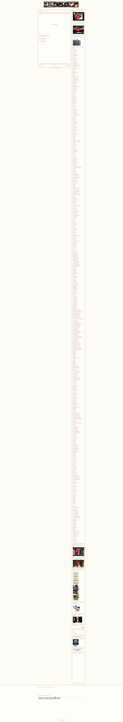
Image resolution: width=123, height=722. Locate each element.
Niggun (74, 270)
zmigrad (74, 537)
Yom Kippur (74, 527)
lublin (73, 225)
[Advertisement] (77, 667)
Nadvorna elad (75, 259)
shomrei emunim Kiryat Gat (77, 417)
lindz (73, 221)
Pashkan (74, 280)
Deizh (73, 119)
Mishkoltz (74, 242)
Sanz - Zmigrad (75, 370)
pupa (73, 294)
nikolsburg (45, 36)
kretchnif (74, 187)
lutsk (73, 226)
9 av (73, 52)
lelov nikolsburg (75, 211)
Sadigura (74, 364)
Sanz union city (75, 380)
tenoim (74, 469)
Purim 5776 (74, 303)
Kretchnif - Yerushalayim (76, 188)
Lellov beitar (74, 202)
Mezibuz (74, 236)
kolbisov (74, 171)
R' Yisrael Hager (75, 333)
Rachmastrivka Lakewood (76, 343)
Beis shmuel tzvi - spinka (76, 65)
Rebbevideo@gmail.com (78, 636)
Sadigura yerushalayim (76, 367)
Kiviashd (74, 168)
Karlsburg (74, 163)
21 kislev (74, 51)
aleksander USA (75, 55)
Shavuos (74, 400)
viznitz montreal (75, 514)
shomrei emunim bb (75, 415)
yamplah (74, 523)
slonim (74, 438)
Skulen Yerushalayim (76, 432)
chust (73, 116)
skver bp (74, 435)
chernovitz (74, 113)
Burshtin (74, 109)
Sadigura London (75, 366)
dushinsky (74, 127)
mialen (74, 239)
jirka (73, 153)
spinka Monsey (75, 449)
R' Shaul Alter (75, 329)
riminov (74, 359)
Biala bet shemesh (75, 76)
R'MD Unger (74, 339)
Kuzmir (74, 198)
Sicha (73, 421)
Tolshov (74, 483)
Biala (73, 75)
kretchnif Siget (75, 192)
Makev (74, 232)
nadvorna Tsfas (75, 263)
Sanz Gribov (74, 376)
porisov (74, 290)
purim (73, 296)
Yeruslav (74, 526)
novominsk (74, 276)
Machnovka (74, 229)
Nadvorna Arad (75, 253)
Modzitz (74, 243)
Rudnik (74, 363)
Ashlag (74, 61)
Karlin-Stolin (74, 161)
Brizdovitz (74, 106)
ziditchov (74, 530)
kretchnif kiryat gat (75, 191)
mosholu (74, 245)
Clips (73, 632)
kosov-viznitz (75, 178)
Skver (74, 434)
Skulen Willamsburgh (76, 431)
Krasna (74, 185)
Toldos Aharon (75, 475)
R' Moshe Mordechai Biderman (77, 323)
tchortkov (74, 466)
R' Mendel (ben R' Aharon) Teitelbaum (78, 318)
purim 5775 (74, 301)
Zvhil (73, 540)
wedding (74, 520)
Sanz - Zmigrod (75, 373)
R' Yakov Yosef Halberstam (76, 332)
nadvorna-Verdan (75, 266)
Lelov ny (74, 212)
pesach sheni (75, 283)
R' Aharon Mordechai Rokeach (77, 311)
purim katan (74, 304)
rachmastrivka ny (75, 346)
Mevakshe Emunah (75, 235)
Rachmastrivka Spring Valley (77, 347)
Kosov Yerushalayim (76, 177)
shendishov (74, 404)
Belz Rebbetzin (75, 72)
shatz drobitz (74, 398)
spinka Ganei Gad (75, 448)
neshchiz (74, 269)
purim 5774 (74, 300)
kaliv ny (74, 157)
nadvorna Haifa (75, 260)
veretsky (74, 500)
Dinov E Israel (75, 123)
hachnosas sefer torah (76, 140)
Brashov (74, 102)
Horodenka (74, 150)
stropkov (74, 458)
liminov (74, 219)
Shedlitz (74, 401)
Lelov (73, 204)
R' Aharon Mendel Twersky (76, 310)
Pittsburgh (74, 287)
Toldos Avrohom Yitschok (76, 476)
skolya (74, 424)
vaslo (73, 496)
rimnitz (74, 360)
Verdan (74, 499)
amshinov (74, 58)
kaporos (74, 160)
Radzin (74, 356)
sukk (73, 459)
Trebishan (74, 486)
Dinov (73, 120)
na (73, 249)
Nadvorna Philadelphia (76, 262)
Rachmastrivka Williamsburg (77, 349)
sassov (74, 383)
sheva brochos (75, 407)
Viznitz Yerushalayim (76, 517)
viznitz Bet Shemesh (76, 507)
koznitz (74, 184)
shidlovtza (74, 408)
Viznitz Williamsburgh (76, 516)
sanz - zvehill (75, 374)
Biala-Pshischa (75, 78)
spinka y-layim (75, 451)
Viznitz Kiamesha (75, 510)
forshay (74, 134)
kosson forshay (75, 181)
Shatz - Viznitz (75, 397)
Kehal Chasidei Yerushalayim (77, 167)
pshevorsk (74, 293)
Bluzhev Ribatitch (75, 86)
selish (74, 391)
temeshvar (74, 468)
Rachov (74, 350)
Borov (74, 95)
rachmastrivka (75, 340)
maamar (74, 228)
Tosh (73, 485)
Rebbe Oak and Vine (76, 357)
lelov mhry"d (74, 209)
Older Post (68, 65)
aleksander (74, 54)
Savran (74, 387)
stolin (73, 455)
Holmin (74, 147)
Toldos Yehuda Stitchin (76, 479)
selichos (74, 390)
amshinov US (75, 59)
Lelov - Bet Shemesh (76, 205)
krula (73, 195)
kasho (74, 164)
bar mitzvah (74, 62)
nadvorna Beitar (75, 256)
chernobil (74, 112)
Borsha (74, 96)
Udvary (74, 492)
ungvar (74, 493)
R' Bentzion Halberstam (76, 314)
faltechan (74, 133)
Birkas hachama (75, 79)
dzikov (74, 129)
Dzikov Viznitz (75, 130)
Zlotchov (74, 534)
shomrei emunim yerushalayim (77, 418)
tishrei (74, 472)
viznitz (74, 506)
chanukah (42, 36)
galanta (74, 136)
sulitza (74, 462)
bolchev (74, 92)
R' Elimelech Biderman (76, 317)
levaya (74, 218)
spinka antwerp (75, 445)
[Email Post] (48, 35)
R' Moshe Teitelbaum (76, 325)
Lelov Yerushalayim (75, 215)
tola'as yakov (75, 473)
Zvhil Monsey (75, 541)
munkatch (74, 246)
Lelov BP (74, 208)
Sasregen (74, 381)
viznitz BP (74, 509)
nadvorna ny (74, 252)
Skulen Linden (75, 428)
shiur (73, 411)
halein (74, 143)
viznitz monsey (75, 513)
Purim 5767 (74, 297)
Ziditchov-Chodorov (75, 533)
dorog (73, 126)
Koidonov (74, 170)
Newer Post (41, 65)
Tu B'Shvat (74, 490)
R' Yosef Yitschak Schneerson (77, 336)
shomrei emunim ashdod (76, 414)
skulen (74, 425)
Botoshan (74, 99)
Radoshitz (74, 353)
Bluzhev (74, 85)
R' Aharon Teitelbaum (76, 313)
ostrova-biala (74, 277)
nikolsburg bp (75, 273)
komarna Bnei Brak (75, 174)
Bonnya (74, 93)
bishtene (74, 82)
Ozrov (74, 279)
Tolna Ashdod (75, 482)
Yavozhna (74, 524)
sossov (74, 442)
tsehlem (74, 489)
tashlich (74, 465)
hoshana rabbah (75, 151)
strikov (74, 456)
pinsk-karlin (74, 286)
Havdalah (74, 144)
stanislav (74, 452)
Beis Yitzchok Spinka (76, 68)
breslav (74, 103)
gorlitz (74, 137)
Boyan (74, 100)
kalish (74, 154)
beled (73, 69)
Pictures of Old (75, 633)
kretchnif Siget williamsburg (77, 194)
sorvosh (74, 441)
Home (55, 65)
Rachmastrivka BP (75, 342)
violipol (74, 503)
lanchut (74, 201)
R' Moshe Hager (75, 322)
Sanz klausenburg (75, 377)
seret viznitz (74, 394)
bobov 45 (74, 89)
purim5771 (74, 307)
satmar (74, 384)
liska (73, 222)
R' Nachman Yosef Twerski (76, 326)
